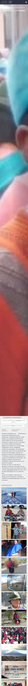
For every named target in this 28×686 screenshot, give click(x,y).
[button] (26, 2)
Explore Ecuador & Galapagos (4, 2)
